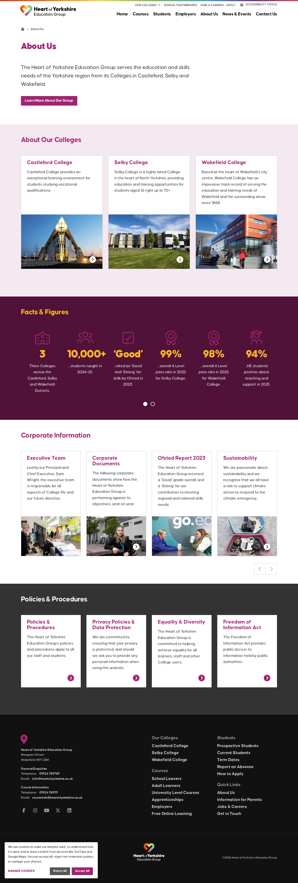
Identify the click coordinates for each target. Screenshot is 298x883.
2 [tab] (153, 404)
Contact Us (266, 14)
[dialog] (51, 860)
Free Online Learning (172, 814)
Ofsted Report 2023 (181, 458)
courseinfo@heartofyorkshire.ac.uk (57, 797)
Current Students (233, 753)
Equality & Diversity (181, 622)
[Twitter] (58, 811)
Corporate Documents (106, 460)
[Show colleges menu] (159, 5)
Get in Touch (229, 814)
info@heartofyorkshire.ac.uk (52, 778)
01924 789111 (48, 792)
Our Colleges (145, 5)
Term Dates (228, 760)
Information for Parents (239, 800)
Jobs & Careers (212, 5)
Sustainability (240, 458)
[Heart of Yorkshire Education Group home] (48, 9)
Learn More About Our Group (49, 100)
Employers (186, 14)
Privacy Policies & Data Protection (113, 624)
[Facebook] (24, 811)
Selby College (131, 162)
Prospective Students (238, 746)
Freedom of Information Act (242, 624)
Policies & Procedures (41, 624)
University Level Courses (175, 793)
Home (122, 14)
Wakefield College (224, 162)
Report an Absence (235, 767)
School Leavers (167, 779)
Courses (141, 14)
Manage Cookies (21, 871)
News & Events (237, 14)
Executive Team (46, 458)
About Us (209, 14)
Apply (230, 5)
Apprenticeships (167, 800)
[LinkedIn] (69, 811)
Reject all (60, 871)
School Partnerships (180, 5)
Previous (260, 569)
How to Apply (230, 774)
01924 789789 (49, 773)
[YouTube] (47, 811)
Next (271, 569)
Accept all (82, 871)
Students (162, 14)
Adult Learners (166, 786)
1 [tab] (145, 404)
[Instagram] (35, 811)
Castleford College (49, 162)
